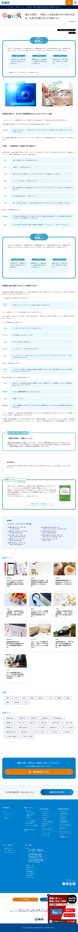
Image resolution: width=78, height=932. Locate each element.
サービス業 (49, 698)
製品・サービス (28, 807)
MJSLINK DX (45, 815)
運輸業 (7, 702)
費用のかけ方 (33, 722)
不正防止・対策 (68, 722)
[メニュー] (75, 2)
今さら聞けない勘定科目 (11, 736)
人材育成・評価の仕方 (23, 727)
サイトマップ (17, 909)
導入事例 (28, 817)
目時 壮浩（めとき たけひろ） (16, 543)
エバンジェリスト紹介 (8, 852)
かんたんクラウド (45, 833)
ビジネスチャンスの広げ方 (38, 732)
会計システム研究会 (25, 524)
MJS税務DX (44, 819)
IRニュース (6, 816)
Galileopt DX (44, 813)
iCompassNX (62, 816)
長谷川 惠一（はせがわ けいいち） (17, 531)
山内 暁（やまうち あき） (49, 531)
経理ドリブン (29, 865)
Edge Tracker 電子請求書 (47, 821)
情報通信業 (16, 702)
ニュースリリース (7, 813)
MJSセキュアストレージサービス (48, 831)
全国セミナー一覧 (7, 848)
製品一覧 (28, 811)
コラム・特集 (9, 7)
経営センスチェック (20, 7)
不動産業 (59, 698)
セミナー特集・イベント (9, 850)
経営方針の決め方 (56, 722)
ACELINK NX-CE (45, 817)
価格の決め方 (44, 722)
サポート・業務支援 (30, 821)
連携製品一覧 (29, 815)
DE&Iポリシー (44, 909)
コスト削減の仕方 (66, 732)
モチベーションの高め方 (68, 727)
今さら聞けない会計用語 (27, 736)
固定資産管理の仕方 (58, 718)
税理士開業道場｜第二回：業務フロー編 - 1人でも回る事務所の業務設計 (35, 855)
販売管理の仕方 (9, 722)
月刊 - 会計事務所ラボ (30, 873)
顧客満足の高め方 (10, 718)
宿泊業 (67, 698)
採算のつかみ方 (21, 722)
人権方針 (37, 909)
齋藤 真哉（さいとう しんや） (16, 527)
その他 (25, 702)
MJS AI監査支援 (63, 818)
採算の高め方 (34, 718)
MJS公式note (29, 877)
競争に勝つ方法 (24, 732)
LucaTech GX (45, 811)
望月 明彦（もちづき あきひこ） (50, 527)
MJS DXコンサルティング (29, 830)
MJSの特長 (5, 807)
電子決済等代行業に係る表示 (39, 911)
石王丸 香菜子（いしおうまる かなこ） (52, 535)
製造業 (32, 698)
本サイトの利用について (27, 909)
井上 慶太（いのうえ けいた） (16, 535)
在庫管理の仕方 (45, 718)
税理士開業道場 (29, 871)
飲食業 (7, 698)
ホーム (2, 7)
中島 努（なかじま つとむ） (49, 539)
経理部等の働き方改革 (11, 732)
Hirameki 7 (44, 835)
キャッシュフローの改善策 (38, 727)
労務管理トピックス (30, 867)
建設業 (40, 698)
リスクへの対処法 (53, 732)
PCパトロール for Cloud (47, 828)
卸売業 (23, 698)
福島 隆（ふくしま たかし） (16, 539)
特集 (27, 848)
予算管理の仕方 (22, 718)
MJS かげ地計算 (63, 820)
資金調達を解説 (29, 875)
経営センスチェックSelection (39, 504)
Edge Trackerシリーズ (46, 823)
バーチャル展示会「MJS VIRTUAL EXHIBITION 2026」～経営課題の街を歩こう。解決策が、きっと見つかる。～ (36, 851)
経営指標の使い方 (53, 727)
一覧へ (74, 881)
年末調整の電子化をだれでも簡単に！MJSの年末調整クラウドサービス (35, 857)
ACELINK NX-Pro (63, 811)
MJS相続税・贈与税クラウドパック (64, 822)
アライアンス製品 (29, 813)
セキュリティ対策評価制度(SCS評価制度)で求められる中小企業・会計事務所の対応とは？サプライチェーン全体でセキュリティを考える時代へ (35, 861)
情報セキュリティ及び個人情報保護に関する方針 (20, 911)
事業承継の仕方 (9, 727)
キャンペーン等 (29, 819)
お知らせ (6, 818)
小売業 (15, 698)
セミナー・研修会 (6, 845)
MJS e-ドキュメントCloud (46, 826)
